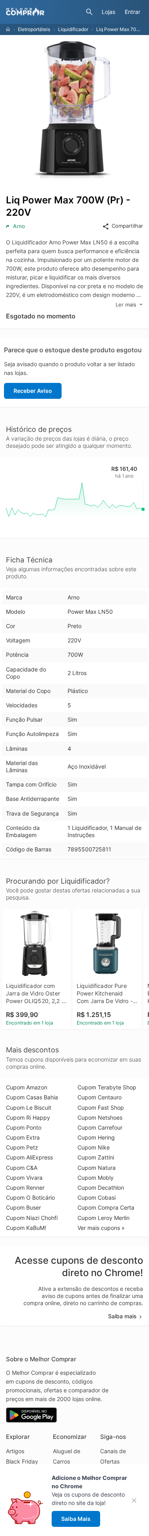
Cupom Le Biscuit (28, 1107)
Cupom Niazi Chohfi (32, 1217)
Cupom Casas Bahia (32, 1097)
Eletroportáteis (34, 29)
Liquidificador (73, 29)
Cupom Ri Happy (28, 1117)
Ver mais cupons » (101, 1227)
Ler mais (126, 304)
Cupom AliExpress (29, 1157)
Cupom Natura (96, 1167)
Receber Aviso (33, 390)
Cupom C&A (21, 1167)
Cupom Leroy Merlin (103, 1217)
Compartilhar (127, 225)
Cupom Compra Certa (105, 1207)
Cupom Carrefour (99, 1127)
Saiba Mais (76, 1518)
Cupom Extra (23, 1137)
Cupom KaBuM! (26, 1227)
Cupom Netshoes (99, 1117)
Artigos (15, 1451)
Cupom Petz (22, 1147)
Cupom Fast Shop (100, 1107)
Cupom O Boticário (30, 1197)
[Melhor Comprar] (44, 12)
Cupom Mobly (95, 1177)
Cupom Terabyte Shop (106, 1087)
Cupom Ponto (23, 1127)
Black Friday (22, 1461)
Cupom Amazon (26, 1087)
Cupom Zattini (95, 1157)
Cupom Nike (93, 1147)
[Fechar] (136, 1500)
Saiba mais (122, 1316)
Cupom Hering (96, 1137)
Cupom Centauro (99, 1097)
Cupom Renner (25, 1187)
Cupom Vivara (24, 1177)
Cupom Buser (23, 1207)
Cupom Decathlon (100, 1187)
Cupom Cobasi (96, 1197)
